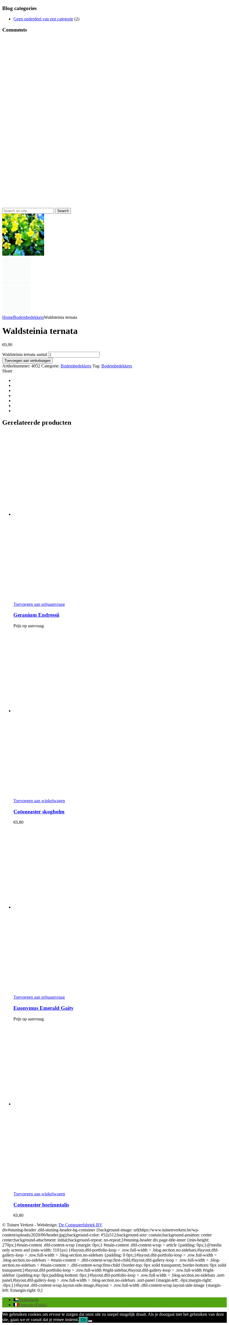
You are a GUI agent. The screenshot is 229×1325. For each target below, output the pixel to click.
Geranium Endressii (36, 615)
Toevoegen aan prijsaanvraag (39, 604)
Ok (83, 1320)
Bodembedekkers (28, 317)
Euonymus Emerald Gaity (43, 1008)
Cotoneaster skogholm (39, 812)
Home (7, 317)
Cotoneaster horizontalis (41, 1205)
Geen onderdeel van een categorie (43, 18)
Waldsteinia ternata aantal (24, 354)
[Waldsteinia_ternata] (16, 283)
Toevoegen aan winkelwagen (27, 360)
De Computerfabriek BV (80, 1224)
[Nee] (90, 1321)
